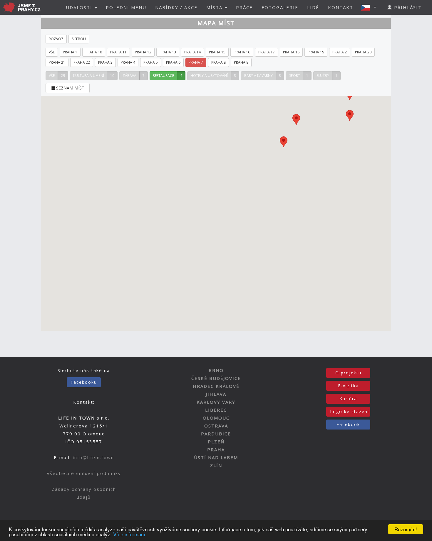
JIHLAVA (216, 394)
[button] (370, 7)
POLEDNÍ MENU (126, 7)
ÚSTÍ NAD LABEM (216, 457)
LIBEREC (216, 410)
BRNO (216, 370)
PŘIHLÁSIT (407, 7)
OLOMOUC (216, 418)
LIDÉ (313, 7)
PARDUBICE (216, 434)
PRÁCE (244, 7)
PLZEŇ (216, 441)
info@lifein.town (93, 457)
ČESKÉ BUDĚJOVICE (216, 378)
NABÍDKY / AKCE (176, 7)
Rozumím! (405, 529)
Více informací (129, 534)
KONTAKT (340, 7)
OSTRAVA (216, 426)
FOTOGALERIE (280, 7)
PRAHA (216, 449)
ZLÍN (216, 465)
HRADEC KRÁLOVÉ (216, 386)
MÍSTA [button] (215, 7)
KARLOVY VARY (216, 402)
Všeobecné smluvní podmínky (84, 473)
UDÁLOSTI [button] (80, 7)
